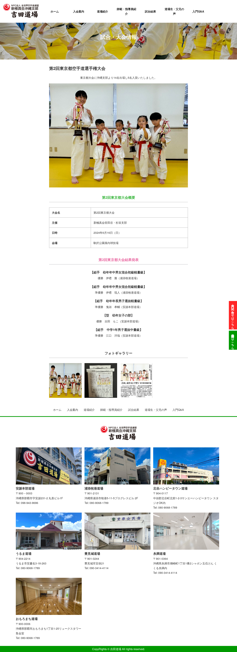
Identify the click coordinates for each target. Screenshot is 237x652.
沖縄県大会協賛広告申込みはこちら (233, 340)
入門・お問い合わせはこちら (233, 315)
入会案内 (78, 11)
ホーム (54, 11)
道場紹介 (102, 11)
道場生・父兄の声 (174, 11)
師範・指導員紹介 (126, 11)
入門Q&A (198, 11)
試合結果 (150, 11)
